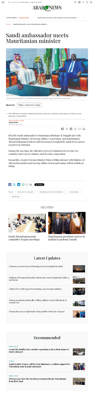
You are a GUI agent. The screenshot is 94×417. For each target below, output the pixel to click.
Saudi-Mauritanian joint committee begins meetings (24, 238)
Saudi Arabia (74, 192)
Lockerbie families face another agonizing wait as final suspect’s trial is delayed (39, 350)
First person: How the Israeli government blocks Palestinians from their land (37, 380)
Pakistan (23, 18)
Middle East (13, 346)
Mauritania (16, 196)
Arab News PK (15, 2)
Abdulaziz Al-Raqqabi (25, 192)
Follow (40, 185)
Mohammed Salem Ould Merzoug (51, 192)
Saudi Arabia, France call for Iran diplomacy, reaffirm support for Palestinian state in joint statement (39, 365)
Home (8, 24)
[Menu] (3, 2)
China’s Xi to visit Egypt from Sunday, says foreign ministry (35, 289)
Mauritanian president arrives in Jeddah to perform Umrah (66, 238)
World (11, 361)
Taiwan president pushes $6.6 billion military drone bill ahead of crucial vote (38, 301)
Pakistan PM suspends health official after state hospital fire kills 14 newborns (47, 18)
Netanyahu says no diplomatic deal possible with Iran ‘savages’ (37, 311)
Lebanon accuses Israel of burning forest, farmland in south (36, 266)
